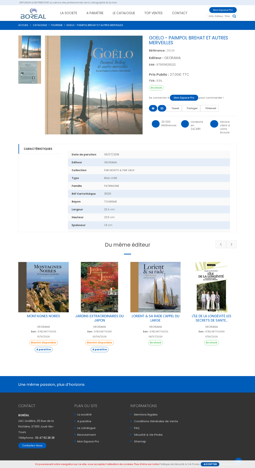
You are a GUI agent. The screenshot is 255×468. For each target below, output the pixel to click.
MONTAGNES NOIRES (43, 316)
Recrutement (86, 435)
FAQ (136, 428)
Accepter (210, 464)
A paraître (84, 421)
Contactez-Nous (32, 445)
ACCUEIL (23, 25)
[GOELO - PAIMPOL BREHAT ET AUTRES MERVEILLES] (29, 46)
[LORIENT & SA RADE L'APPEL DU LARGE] (155, 287)
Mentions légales (146, 414)
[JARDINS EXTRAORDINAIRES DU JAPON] (99, 287)
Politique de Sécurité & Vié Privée (179, 464)
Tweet (175, 108)
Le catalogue (86, 428)
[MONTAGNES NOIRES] (43, 287)
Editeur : (156, 58)
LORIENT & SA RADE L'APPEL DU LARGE (155, 318)
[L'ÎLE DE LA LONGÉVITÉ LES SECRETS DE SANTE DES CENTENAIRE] (211, 287)
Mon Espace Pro (223, 10)
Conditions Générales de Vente (156, 421)
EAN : (152, 64)
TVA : (152, 80)
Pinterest (210, 108)
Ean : (34, 331)
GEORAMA (172, 57)
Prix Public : (159, 74)
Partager (192, 108)
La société (84, 414)
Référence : (157, 50)
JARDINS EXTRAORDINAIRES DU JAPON (99, 318)
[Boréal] (33, 13)
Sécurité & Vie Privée (148, 435)
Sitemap (140, 441)
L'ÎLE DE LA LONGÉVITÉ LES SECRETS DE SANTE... (211, 318)
